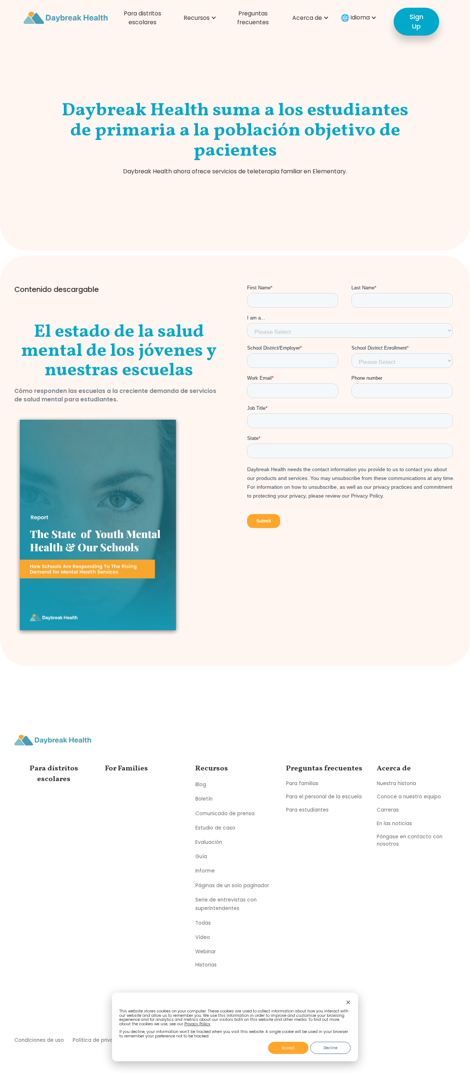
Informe (205, 870)
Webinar (205, 951)
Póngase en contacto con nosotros (409, 840)
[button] (198, 18)
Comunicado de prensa (224, 813)
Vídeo (202, 937)
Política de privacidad (100, 1040)
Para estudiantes (307, 809)
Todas (203, 922)
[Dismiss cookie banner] (348, 1003)
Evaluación (208, 842)
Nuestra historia (396, 783)
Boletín (204, 798)
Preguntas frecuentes (253, 18)
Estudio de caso (215, 827)
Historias (206, 964)
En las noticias (394, 823)
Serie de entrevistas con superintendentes (226, 904)
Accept (288, 1048)
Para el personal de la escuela (324, 796)
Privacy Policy (197, 1024)
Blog (200, 784)
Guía (201, 856)
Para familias (302, 783)
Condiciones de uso (39, 1040)
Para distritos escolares (142, 18)
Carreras (388, 809)
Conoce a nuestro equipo (409, 796)
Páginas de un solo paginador (232, 885)
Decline (330, 1048)
